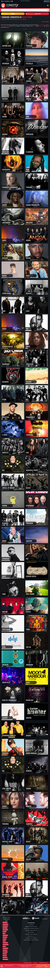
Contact (35, 962)
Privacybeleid (39, 966)
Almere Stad (5, 944)
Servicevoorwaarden (42, 965)
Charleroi (5, 937)
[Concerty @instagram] (4, 1)
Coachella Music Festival (31, 930)
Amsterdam (5, 924)
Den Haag (5, 927)
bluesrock (41, 25)
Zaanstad (5, 957)
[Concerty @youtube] (12, 1)
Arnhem (4, 955)
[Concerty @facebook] (2, 1)
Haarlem (4, 953)
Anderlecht (5, 948)
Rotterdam (5, 926)
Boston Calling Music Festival (31, 928)
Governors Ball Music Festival (31, 939)
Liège (4, 940)
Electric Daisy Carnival (31, 934)
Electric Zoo (31, 936)
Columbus (13, 14)
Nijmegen (5, 950)
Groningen (5, 942)
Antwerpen (5, 929)
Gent (4, 933)
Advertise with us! (43, 962)
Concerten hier (37, 13)
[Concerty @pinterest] (6, 1)
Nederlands (47, 1)
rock (34, 25)
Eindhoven (5, 935)
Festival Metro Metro (31, 938)
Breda (4, 946)
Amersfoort (5, 959)
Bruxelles (5, 922)
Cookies (46, 966)
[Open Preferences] (1, 966)
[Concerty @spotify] (8, 1)
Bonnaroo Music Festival (31, 926)
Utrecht (4, 931)
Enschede (5, 951)
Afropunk (31, 924)
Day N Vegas (31, 932)
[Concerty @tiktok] (10, 1)
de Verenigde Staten (42, 24)
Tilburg (4, 939)
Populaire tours (27, 962)
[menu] (47, 5)
